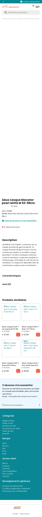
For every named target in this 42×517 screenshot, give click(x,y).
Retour (5, 463)
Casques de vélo (23, 19)
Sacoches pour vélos (11, 428)
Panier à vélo (7, 423)
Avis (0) (6, 284)
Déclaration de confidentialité (14, 491)
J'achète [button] (18, 335)
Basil (4, 453)
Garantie (6, 468)
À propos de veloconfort (12, 486)
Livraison (6, 466)
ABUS (4, 443)
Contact (5, 476)
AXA (3, 448)
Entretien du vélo (9, 426)
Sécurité (12, 19)
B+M (4, 451)
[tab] (21, 276)
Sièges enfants (8, 421)
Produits (5, 19)
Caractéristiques (11, 275)
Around (5, 446)
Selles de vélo (8, 431)
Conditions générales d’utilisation (16, 488)
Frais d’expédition (9, 471)
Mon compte (7, 474)
